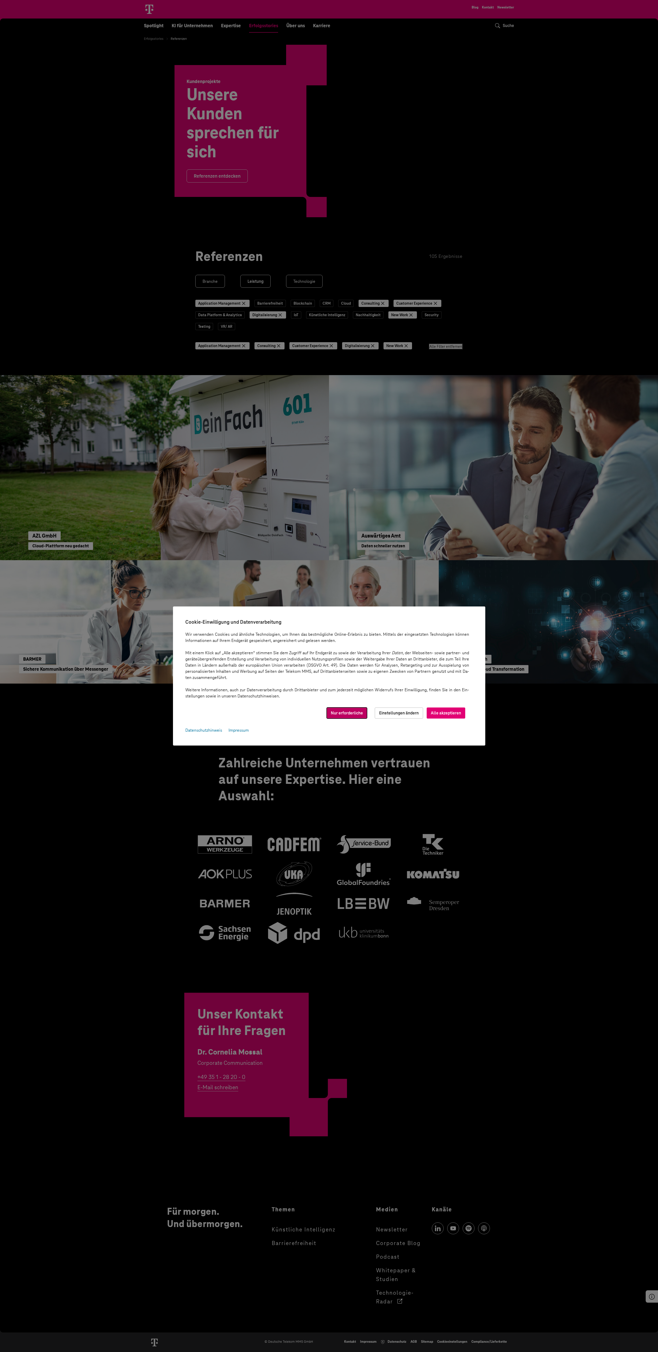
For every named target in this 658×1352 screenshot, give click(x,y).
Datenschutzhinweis (203, 730)
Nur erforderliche (347, 713)
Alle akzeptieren (446, 713)
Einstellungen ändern (399, 713)
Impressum (239, 730)
